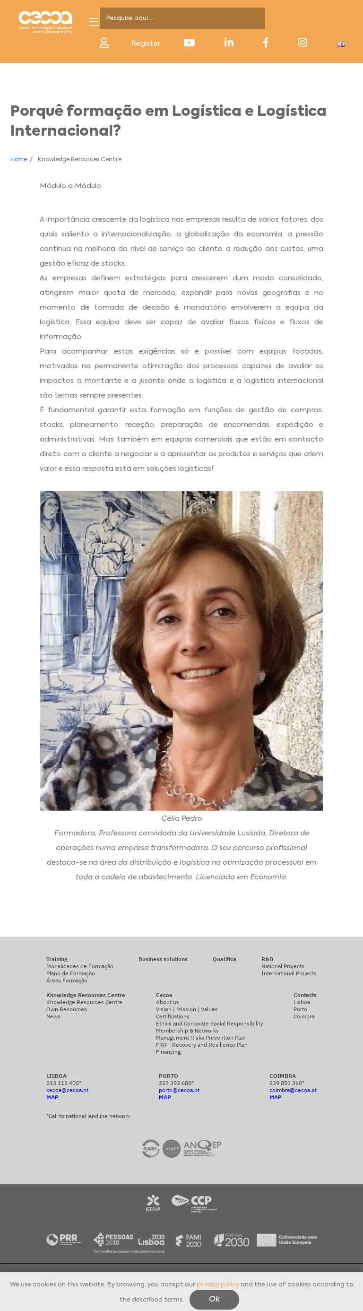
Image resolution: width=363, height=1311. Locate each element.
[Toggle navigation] (94, 22)
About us (167, 1002)
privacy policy (218, 1285)
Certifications (173, 1016)
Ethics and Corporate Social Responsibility (209, 1023)
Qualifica (224, 959)
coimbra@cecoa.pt (293, 1090)
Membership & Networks (187, 1030)
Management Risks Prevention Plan (201, 1037)
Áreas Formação (66, 980)
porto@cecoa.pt (179, 1090)
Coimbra (304, 1016)
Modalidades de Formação (79, 966)
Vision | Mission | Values (187, 1009)
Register (145, 43)
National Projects (282, 966)
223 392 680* (176, 1082)
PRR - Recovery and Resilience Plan (202, 1044)
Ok (214, 1299)
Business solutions (163, 959)
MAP (52, 1097)
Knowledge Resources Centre (84, 1002)
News (53, 1016)
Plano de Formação (70, 973)
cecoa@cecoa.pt (67, 1090)
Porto (300, 1009)
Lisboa (302, 1002)
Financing (168, 1051)
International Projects (289, 973)
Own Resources (66, 1009)
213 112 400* (63, 1082)
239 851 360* (286, 1082)
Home (18, 160)
